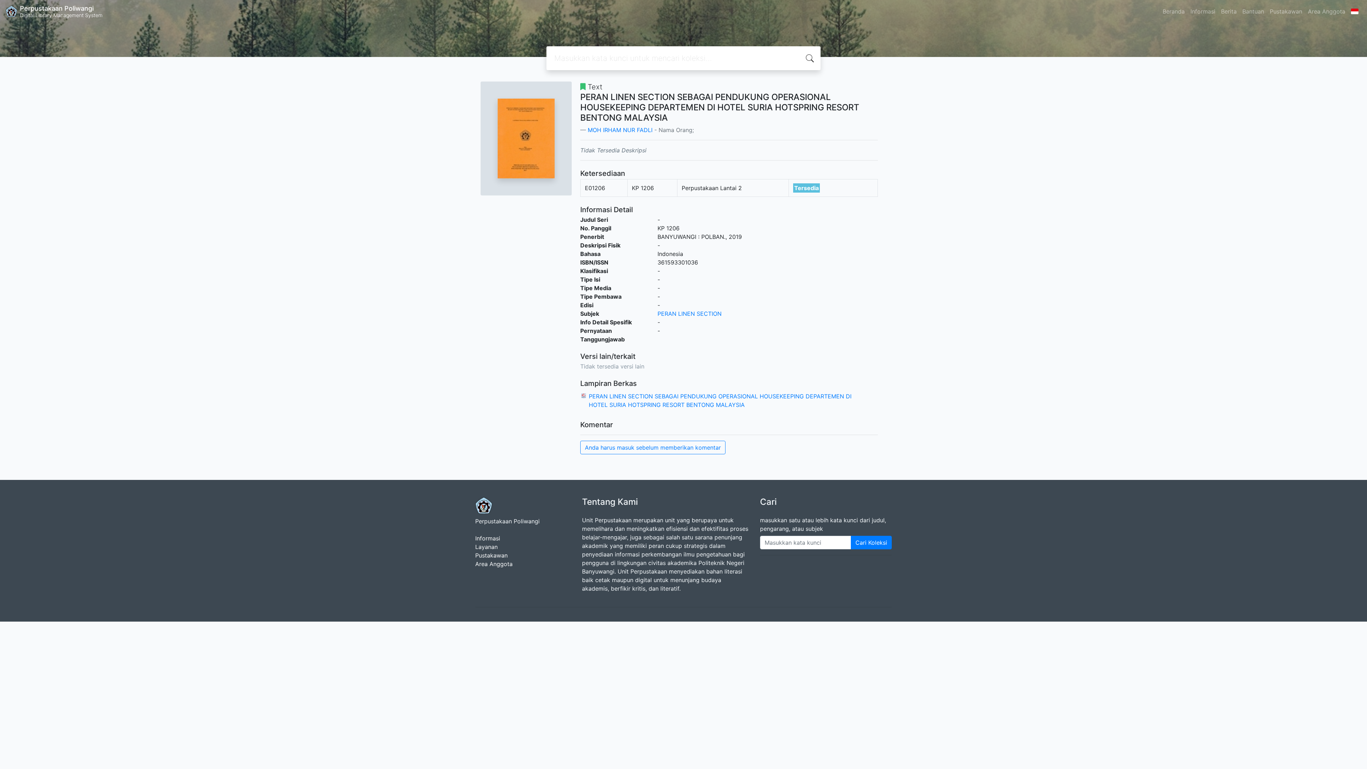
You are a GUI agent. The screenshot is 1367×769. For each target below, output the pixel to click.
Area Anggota (1326, 11)
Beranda (1174, 11)
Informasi (1202, 11)
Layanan (486, 546)
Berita (1229, 11)
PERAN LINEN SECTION (690, 313)
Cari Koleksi (871, 542)
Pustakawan (1286, 11)
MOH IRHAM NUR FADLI (620, 130)
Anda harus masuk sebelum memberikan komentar (653, 447)
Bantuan (1253, 11)
